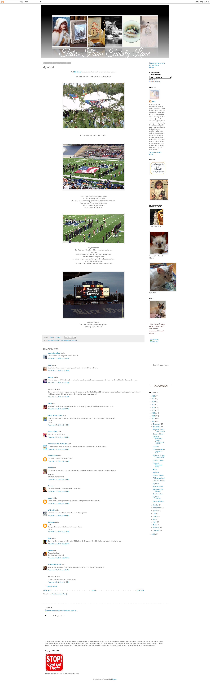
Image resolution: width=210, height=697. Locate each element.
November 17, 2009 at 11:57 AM (58, 358)
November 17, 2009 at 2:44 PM (58, 425)
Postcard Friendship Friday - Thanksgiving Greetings (158, 440)
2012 (153, 413)
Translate (157, 82)
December (157, 424)
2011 (153, 416)
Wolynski (51, 510)
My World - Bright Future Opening (159, 430)
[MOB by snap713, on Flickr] (93, 243)
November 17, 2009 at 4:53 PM (58, 461)
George (50, 377)
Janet (50, 365)
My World (77, 72)
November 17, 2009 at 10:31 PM (58, 532)
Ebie (49, 538)
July (154, 513)
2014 (153, 407)
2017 (153, 399)
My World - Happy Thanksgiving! (159, 456)
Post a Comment (51, 586)
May (154, 519)
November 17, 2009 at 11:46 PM (58, 558)
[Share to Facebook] (72, 337)
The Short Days (158, 494)
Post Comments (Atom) (59, 594)
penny (50, 498)
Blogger (113, 679)
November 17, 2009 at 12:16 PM (58, 370)
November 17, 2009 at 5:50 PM (58, 491)
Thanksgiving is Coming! (158, 490)
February (156, 528)
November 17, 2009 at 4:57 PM (58, 479)
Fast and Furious (158, 501)
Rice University (72, 340)
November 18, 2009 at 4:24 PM (58, 582)
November (157, 427)
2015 (153, 404)
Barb (50, 403)
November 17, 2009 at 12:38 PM (58, 397)
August (155, 511)
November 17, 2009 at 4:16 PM (58, 437)
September (157, 508)
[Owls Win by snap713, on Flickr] (93, 318)
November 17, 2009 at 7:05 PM (58, 516)
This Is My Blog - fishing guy (57, 444)
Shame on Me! (158, 486)
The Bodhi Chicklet (54, 564)
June (155, 516)
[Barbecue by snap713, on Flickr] (93, 128)
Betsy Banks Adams (55, 415)
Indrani (50, 550)
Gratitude (156, 446)
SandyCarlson (53, 456)
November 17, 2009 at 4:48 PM (58, 449)
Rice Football (64, 340)
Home (94, 590)
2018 (153, 396)
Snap (153, 101)
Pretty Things (52, 431)
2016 (153, 402)
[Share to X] (70, 337)
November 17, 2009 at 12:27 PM (58, 383)
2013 (153, 410)
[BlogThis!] (68, 337)
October (156, 505)
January (156, 530)
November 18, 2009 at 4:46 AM (58, 570)
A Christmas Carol (159, 478)
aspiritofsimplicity (54, 353)
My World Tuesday (53, 340)
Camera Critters (158, 434)
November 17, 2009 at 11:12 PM (58, 544)
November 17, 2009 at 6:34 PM (58, 503)
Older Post (140, 590)
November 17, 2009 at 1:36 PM (58, 409)
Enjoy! (155, 469)
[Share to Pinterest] (75, 337)
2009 (153, 421)
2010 (153, 419)
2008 (153, 534)
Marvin (50, 468)
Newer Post (47, 590)
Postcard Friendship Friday (157, 465)
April (155, 522)
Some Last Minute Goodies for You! (159, 451)
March (155, 525)
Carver (50, 486)
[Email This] (65, 337)
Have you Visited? (159, 481)
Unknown (51, 522)
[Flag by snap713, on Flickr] (93, 190)
